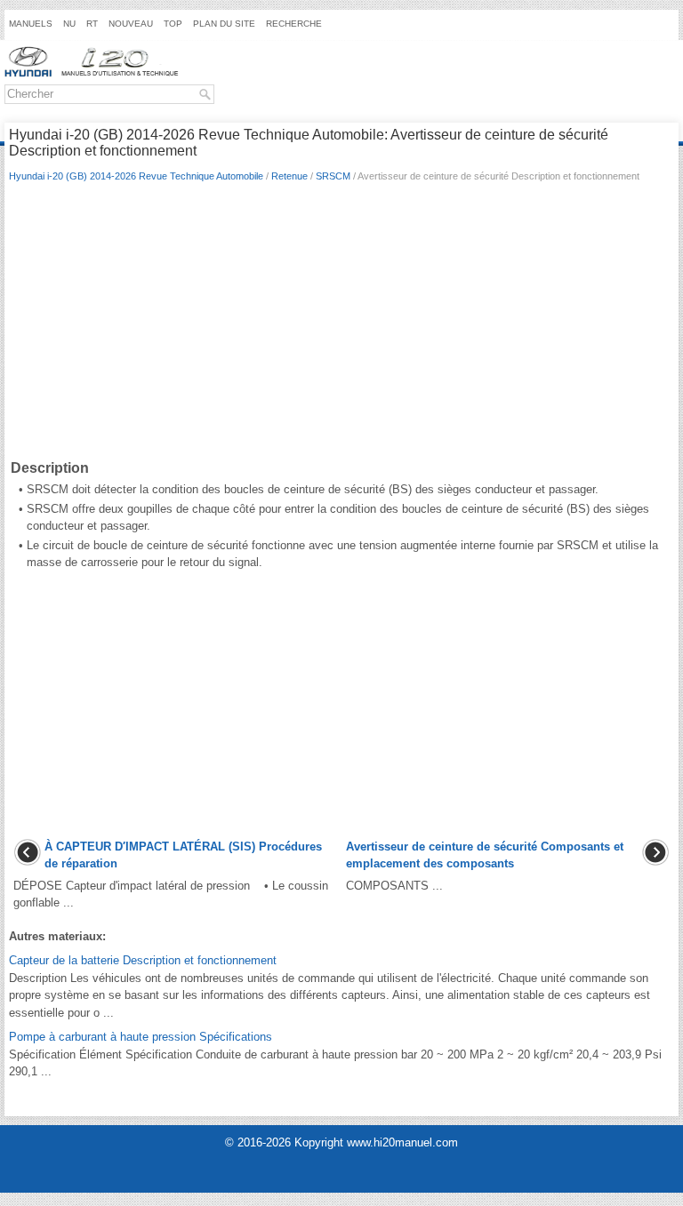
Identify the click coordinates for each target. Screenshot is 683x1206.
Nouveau (130, 23)
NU (69, 23)
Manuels (30, 23)
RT (92, 23)
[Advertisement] (341, 324)
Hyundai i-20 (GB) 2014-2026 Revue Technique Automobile (136, 176)
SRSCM (333, 176)
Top (173, 23)
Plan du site (224, 23)
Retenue (289, 176)
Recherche (294, 23)
